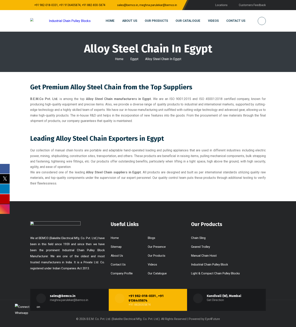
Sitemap (116, 247)
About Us (117, 255)
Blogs (151, 238)
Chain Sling (198, 238)
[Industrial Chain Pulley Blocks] (60, 21)
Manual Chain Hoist (204, 255)
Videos (152, 264)
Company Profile (122, 273)
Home (119, 59)
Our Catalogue (157, 273)
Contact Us (118, 264)
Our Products (156, 255)
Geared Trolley (200, 247)
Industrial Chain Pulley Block (209, 264)
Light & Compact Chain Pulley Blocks (215, 273)
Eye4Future (212, 319)
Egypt (134, 59)
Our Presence (157, 247)
